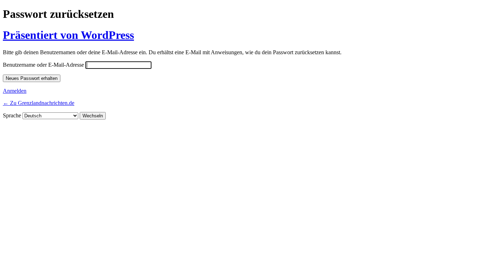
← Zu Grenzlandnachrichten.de (38, 103)
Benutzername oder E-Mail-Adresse (43, 65)
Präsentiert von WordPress (68, 35)
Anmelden (14, 91)
